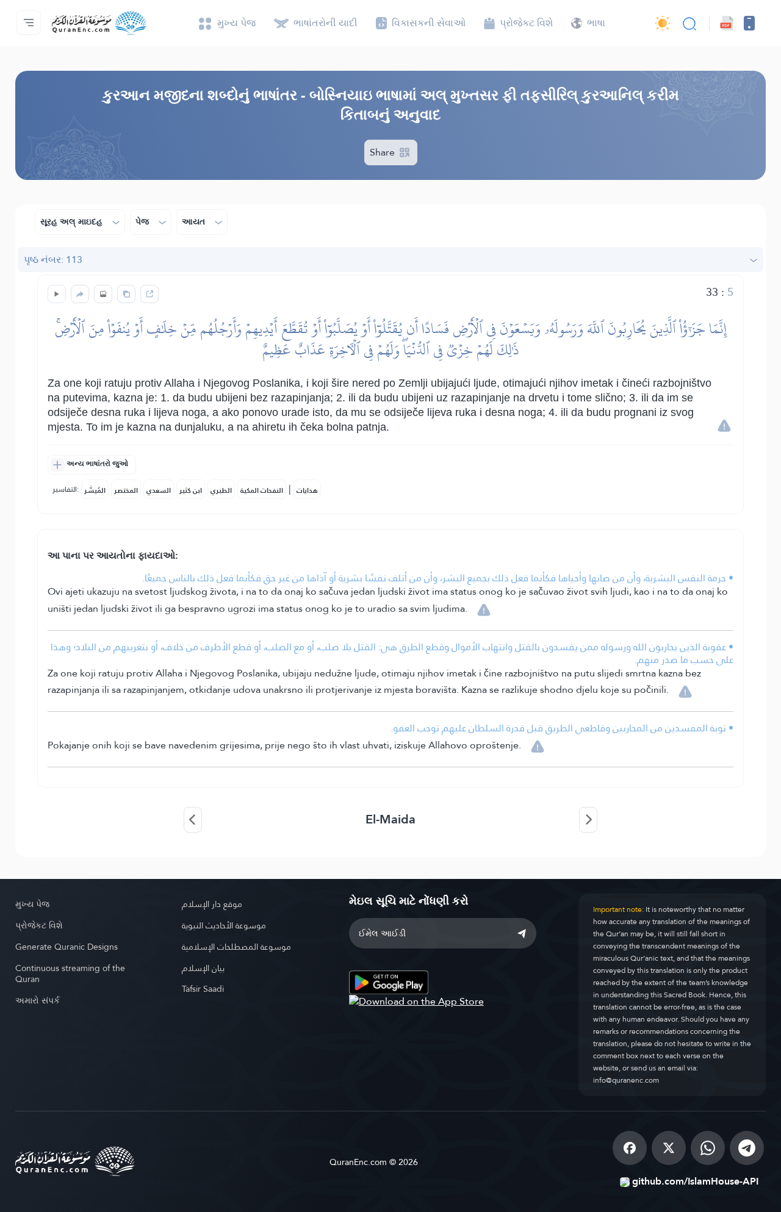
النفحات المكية (261, 490)
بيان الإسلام (203, 968)
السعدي (158, 490)
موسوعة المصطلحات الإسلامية (236, 947)
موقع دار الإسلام (212, 904)
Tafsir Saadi (203, 989)
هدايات (307, 490)
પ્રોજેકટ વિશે (39, 925)
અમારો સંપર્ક (37, 1000)
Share (383, 152)
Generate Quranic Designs (66, 947)
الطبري (221, 490)
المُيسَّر (95, 490)
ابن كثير (190, 490)
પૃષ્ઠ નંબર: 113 (53, 259)
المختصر (126, 490)
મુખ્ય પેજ (32, 904)
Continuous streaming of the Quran (70, 974)
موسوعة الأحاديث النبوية (224, 925)
